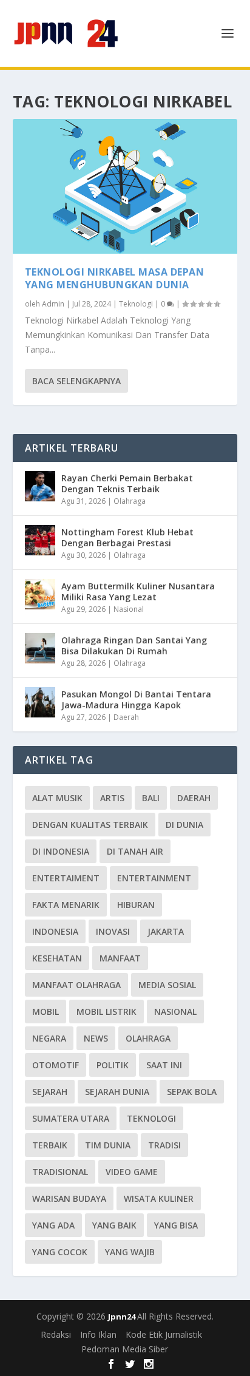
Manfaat (120, 958)
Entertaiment (66, 878)
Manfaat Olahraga (76, 985)
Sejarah (49, 1091)
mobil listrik (106, 1011)
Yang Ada (53, 1225)
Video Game (132, 1172)
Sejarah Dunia (117, 1091)
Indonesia (55, 931)
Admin (53, 304)
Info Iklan (98, 1334)
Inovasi (113, 931)
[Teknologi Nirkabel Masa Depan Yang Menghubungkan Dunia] (125, 186)
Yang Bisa (176, 1225)
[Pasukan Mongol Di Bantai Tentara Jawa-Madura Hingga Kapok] (40, 702)
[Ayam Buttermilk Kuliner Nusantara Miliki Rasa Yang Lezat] (40, 594)
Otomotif (55, 1065)
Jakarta (165, 931)
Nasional (128, 609)
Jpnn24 (122, 1316)
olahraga (148, 1038)
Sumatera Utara (70, 1118)
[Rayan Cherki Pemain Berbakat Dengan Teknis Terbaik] (40, 486)
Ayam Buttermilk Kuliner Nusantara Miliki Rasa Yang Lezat (138, 591)
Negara (49, 1038)
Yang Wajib (130, 1252)
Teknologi (136, 304)
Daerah (126, 717)
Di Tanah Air (135, 851)
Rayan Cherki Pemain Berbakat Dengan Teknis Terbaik (127, 483)
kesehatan (57, 958)
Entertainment (154, 878)
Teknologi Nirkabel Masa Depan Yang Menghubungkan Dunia (114, 278)
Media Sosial (167, 985)
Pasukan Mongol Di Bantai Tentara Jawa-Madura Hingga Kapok (136, 699)
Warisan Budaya (69, 1198)
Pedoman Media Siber (124, 1349)
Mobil (45, 1011)
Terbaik (49, 1145)
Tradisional (60, 1172)
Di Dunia (184, 824)
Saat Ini (164, 1065)
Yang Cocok (59, 1252)
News (96, 1038)
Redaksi (56, 1334)
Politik (112, 1065)
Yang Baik (114, 1225)
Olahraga (129, 501)
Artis (112, 798)
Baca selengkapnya (76, 381)
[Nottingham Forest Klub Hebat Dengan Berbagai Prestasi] (40, 540)
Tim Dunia (107, 1145)
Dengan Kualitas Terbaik (90, 824)
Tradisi (164, 1145)
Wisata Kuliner (159, 1198)
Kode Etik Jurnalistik (164, 1334)
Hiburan (136, 904)
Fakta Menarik (66, 904)
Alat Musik (57, 798)
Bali (151, 798)
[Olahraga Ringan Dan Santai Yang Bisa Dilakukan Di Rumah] (40, 648)
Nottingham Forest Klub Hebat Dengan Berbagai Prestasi (127, 537)
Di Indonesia (60, 851)
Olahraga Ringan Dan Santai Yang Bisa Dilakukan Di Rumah (134, 645)
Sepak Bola (192, 1091)
